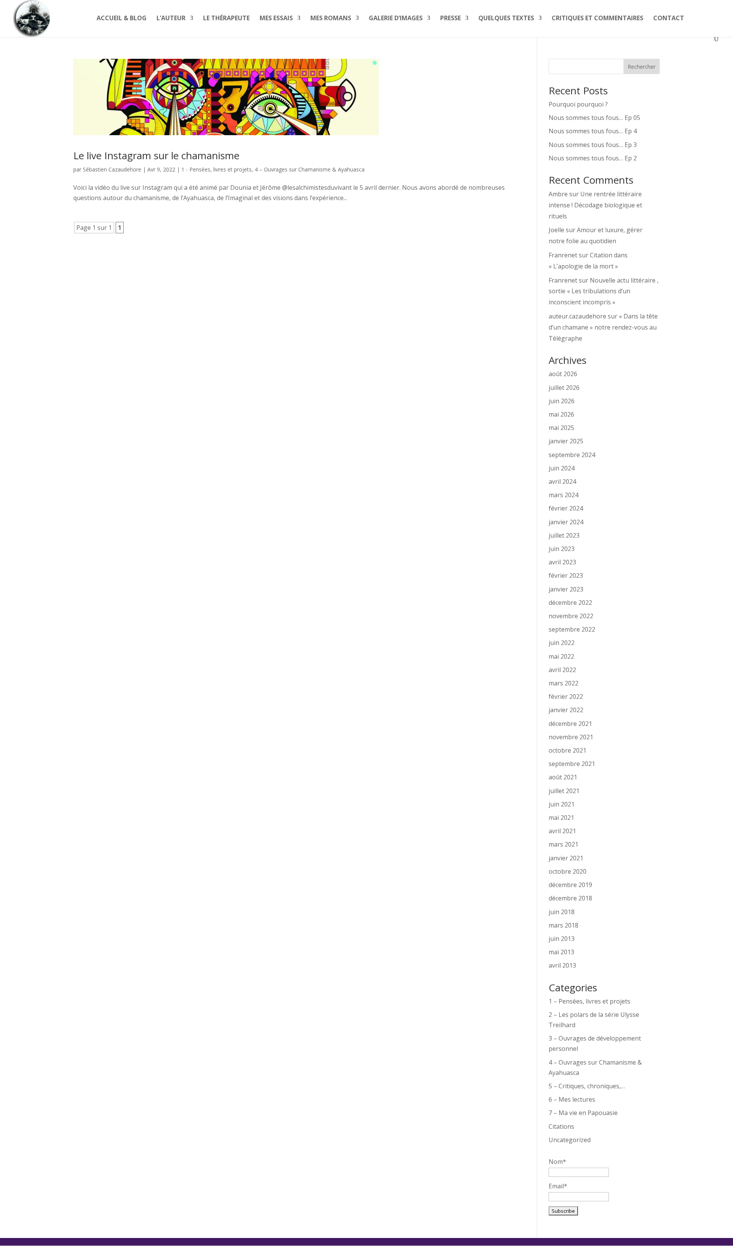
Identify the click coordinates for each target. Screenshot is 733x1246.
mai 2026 (561, 414)
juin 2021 (562, 804)
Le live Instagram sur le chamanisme (156, 155)
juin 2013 (562, 938)
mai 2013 (561, 952)
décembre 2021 (570, 723)
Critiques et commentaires (597, 18)
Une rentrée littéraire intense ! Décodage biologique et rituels (595, 205)
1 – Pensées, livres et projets (589, 1001)
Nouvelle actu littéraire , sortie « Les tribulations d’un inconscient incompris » (604, 291)
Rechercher (642, 66)
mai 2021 (561, 817)
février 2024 (566, 508)
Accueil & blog (122, 18)
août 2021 (563, 777)
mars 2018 (563, 925)
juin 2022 (562, 642)
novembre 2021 (571, 737)
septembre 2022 (572, 629)
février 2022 (566, 696)
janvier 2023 (566, 589)
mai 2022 (561, 656)
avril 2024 (562, 481)
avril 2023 (562, 562)
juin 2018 (562, 912)
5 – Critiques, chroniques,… (587, 1086)
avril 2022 (562, 670)
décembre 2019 (570, 885)
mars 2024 (563, 495)
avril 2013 (562, 965)
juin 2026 (562, 401)
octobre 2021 (567, 750)
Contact (668, 18)
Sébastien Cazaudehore (112, 169)
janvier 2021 (566, 858)
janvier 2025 (566, 441)
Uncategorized (570, 1140)
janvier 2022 (566, 710)
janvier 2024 (566, 522)
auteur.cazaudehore (577, 316)
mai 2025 (561, 427)
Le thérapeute (226, 18)
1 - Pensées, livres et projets (216, 169)
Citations (561, 1126)
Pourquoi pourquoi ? (578, 104)
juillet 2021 (564, 791)
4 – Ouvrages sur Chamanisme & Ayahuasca (310, 169)
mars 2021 (563, 844)
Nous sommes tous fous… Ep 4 (593, 131)
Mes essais (276, 18)
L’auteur (171, 18)
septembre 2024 (572, 455)
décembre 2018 (570, 898)
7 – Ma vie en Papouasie (583, 1113)
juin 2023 (562, 549)
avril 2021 (562, 831)
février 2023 (566, 575)
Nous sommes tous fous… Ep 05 (594, 117)
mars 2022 (563, 683)
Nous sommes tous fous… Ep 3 (593, 145)
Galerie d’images (396, 18)
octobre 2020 (567, 871)
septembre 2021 (572, 764)
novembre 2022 (571, 616)
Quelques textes (506, 18)
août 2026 (563, 374)
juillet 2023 (564, 535)
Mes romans (330, 18)
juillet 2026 (564, 387)
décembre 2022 (570, 602)
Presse (450, 18)
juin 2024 (562, 468)
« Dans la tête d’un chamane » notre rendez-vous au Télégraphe (603, 327)
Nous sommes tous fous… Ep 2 (593, 158)
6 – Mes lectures (572, 1099)
